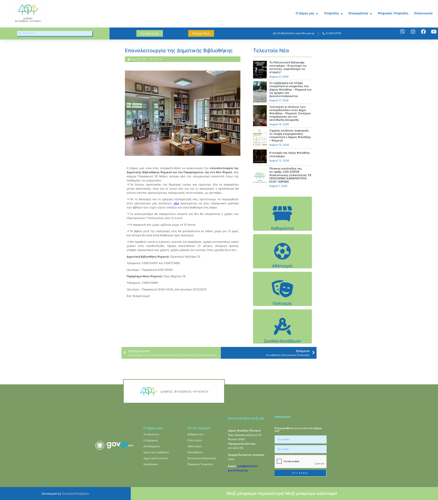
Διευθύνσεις (150, 464)
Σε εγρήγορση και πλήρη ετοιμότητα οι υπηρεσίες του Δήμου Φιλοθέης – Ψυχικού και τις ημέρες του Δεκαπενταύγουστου (290, 89)
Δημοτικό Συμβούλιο (156, 452)
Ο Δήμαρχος (150, 440)
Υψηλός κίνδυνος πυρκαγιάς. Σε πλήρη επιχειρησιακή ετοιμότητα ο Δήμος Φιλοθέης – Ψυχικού (290, 135)
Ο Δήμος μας (305, 13)
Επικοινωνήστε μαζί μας (246, 418)
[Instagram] (412, 31)
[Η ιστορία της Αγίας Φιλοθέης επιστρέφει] (260, 156)
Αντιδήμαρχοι (151, 446)
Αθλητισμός (195, 446)
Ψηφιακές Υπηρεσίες (393, 13)
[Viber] (402, 31)
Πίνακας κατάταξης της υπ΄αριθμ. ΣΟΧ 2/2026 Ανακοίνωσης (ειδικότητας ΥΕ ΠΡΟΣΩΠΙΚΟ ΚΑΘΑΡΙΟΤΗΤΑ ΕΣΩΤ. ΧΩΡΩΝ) (290, 175)
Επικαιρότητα (358, 13)
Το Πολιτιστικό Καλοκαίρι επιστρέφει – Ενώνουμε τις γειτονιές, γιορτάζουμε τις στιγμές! (288, 67)
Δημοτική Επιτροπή (155, 458)
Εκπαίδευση (195, 452)
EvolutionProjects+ (75, 493)
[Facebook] (423, 31)
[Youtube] (433, 31)
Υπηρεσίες (331, 13)
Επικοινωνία (423, 13)
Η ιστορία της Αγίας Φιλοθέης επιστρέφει (289, 154)
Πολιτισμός (195, 440)
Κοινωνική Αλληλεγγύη (202, 458)
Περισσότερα (282, 222)
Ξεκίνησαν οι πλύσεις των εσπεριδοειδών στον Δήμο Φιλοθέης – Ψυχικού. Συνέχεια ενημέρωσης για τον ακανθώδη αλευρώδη (290, 113)
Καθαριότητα (196, 434)
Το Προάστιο (151, 434)
